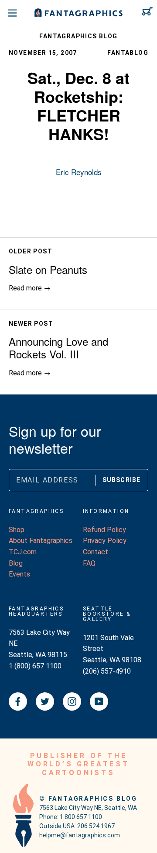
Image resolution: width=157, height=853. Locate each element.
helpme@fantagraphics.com (79, 835)
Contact (95, 552)
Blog (16, 563)
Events (19, 574)
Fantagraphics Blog (78, 36)
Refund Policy (104, 530)
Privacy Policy (104, 540)
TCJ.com (23, 552)
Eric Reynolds (79, 171)
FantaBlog (127, 52)
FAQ (89, 563)
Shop (16, 530)
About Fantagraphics (40, 540)
